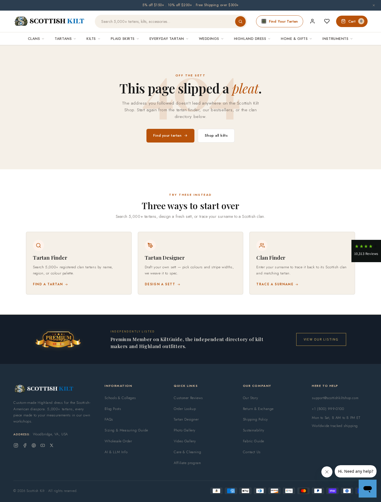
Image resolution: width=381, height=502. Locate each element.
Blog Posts (113, 408)
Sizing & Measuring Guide (126, 430)
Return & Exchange (258, 408)
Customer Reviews (188, 397)
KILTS (91, 38)
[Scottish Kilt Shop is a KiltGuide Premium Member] (58, 339)
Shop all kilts (216, 135)
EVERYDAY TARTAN (166, 38)
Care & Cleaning (187, 452)
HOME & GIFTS (294, 38)
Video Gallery (185, 441)
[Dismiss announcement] (373, 5)
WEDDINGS (209, 38)
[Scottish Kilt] (49, 21)
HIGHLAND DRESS (250, 38)
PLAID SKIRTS (123, 38)
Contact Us (252, 452)
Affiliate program (187, 462)
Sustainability (253, 430)
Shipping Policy (255, 419)
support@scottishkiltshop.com (335, 397)
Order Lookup (185, 408)
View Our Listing (321, 339)
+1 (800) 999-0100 (328, 408)
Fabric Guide (253, 441)
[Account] (312, 21)
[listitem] (79, 263)
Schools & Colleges (120, 397)
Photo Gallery (185, 430)
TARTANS (63, 38)
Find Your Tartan (283, 21)
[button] (366, 251)
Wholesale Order (118, 441)
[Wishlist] (327, 21)
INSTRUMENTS (335, 38)
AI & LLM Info (116, 452)
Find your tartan (167, 135)
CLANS (34, 38)
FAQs (109, 419)
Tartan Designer (186, 419)
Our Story (250, 397)
